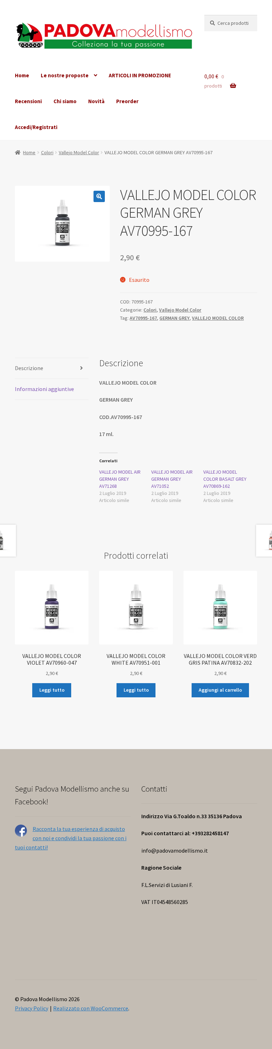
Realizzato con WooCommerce (90, 1008)
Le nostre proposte (65, 75)
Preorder (127, 101)
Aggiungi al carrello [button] (220, 690)
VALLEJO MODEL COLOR (218, 318)
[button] (99, 196)
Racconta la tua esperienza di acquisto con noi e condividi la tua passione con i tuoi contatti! (70, 838)
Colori (47, 152)
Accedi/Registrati (36, 127)
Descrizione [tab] (29, 368)
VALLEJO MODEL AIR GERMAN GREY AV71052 (172, 479)
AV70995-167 (143, 318)
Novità (96, 101)
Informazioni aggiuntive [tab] (44, 388)
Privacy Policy (31, 1008)
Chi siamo (64, 101)
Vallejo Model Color (79, 152)
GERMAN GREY (174, 318)
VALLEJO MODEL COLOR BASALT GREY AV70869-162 (224, 479)
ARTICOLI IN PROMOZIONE (140, 75)
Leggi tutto (51, 690)
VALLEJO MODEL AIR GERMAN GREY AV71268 (120, 479)
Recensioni (28, 101)
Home (22, 75)
